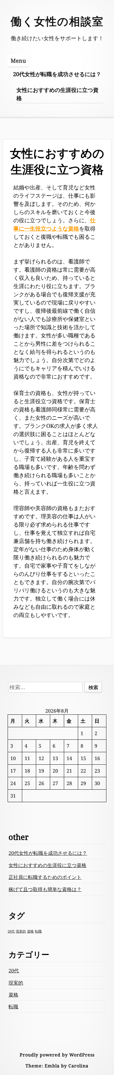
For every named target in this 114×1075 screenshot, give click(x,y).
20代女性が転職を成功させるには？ (57, 74)
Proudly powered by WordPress (57, 1055)
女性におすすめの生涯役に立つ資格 (57, 94)
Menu (18, 60)
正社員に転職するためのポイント (45, 877)
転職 (38, 931)
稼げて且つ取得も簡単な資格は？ (45, 889)
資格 (30, 931)
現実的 (21, 931)
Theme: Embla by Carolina (57, 1066)
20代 (11, 931)
